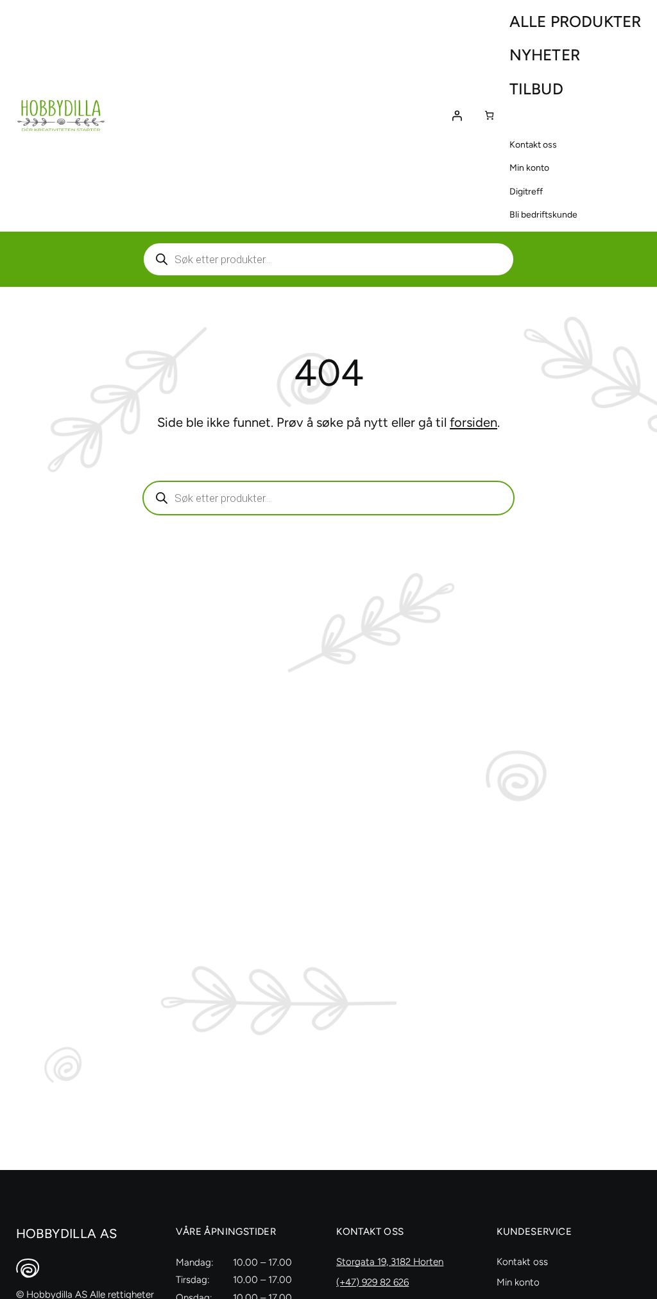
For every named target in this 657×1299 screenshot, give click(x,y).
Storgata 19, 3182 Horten (389, 1262)
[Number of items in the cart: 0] (489, 115)
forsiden (473, 422)
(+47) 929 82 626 (372, 1282)
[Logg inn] (457, 115)
